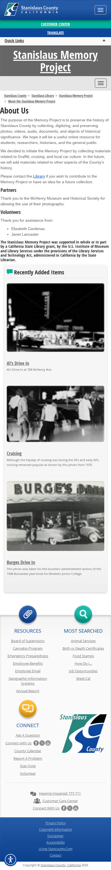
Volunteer (28, 773)
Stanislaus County (15, 95)
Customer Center (55, 24)
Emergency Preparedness (28, 655)
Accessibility (55, 842)
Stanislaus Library (43, 95)
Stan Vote (28, 765)
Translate (55, 33)
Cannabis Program (28, 648)
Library (39, 176)
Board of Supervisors (27, 640)
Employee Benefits (28, 663)
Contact (55, 855)
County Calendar (27, 750)
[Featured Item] (55, 317)
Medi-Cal (83, 678)
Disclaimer (55, 836)
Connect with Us (18, 743)
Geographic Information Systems (28, 681)
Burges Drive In (21, 562)
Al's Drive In (18, 363)
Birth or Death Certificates (83, 648)
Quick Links (14, 41)
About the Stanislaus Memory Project (31, 101)
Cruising (14, 453)
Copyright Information (55, 829)
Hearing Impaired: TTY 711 (60, 793)
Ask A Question (28, 735)
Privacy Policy (56, 823)
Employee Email (27, 671)
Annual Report (27, 690)
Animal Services (83, 640)
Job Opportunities (83, 671)
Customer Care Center (60, 800)
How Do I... (83, 663)
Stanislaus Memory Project (55, 61)
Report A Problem (27, 758)
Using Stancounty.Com (55, 849)
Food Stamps (83, 655)
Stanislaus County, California (61, 865)
